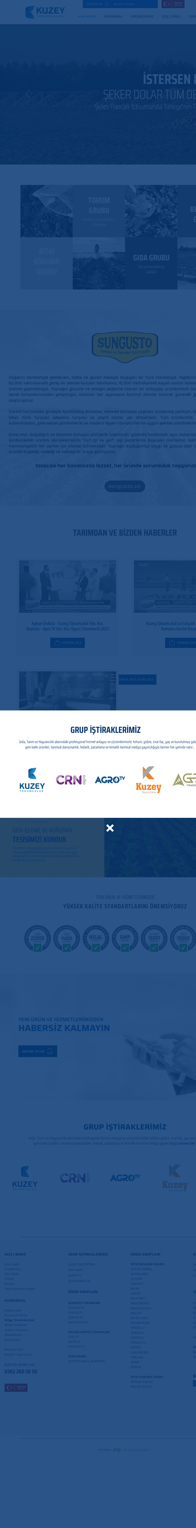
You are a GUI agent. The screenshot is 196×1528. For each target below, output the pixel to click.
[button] (110, 828)
